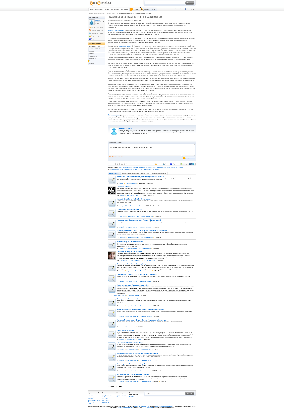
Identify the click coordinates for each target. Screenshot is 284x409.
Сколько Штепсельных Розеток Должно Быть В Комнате (137, 274)
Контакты (90, 395)
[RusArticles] (100, 4)
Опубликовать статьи (94, 400)
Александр (122, 216)
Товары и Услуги (131, 327)
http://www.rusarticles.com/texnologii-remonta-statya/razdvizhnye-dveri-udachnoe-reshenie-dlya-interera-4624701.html (151, 167)
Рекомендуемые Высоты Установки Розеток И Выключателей (139, 220)
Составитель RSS (121, 395)
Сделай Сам (92, 58)
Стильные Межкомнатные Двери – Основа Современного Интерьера (141, 320)
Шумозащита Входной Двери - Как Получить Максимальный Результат (142, 230)
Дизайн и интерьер (145, 349)
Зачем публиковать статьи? (99, 9)
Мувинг (91, 53)
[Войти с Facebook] (185, 9)
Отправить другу (96, 36)
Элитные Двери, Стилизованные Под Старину (133, 364)
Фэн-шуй (91, 63)
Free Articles (149, 407)
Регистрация (191, 9)
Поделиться (94, 39)
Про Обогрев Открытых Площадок (129, 252)
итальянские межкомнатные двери (133, 169)
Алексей (122, 195)
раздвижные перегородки (151, 169)
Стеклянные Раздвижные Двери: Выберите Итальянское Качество (140, 176)
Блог (89, 403)
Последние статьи (107, 395)
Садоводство (93, 56)
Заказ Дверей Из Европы (125, 330)
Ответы (135, 9)
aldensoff (121, 271)
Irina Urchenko (124, 260)
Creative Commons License (125, 407)
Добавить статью (149, 9)
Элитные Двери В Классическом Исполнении (133, 374)
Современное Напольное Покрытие (129, 209)
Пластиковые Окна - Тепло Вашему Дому (131, 264)
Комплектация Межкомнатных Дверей (130, 343)
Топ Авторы (115, 9)
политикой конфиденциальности (164, 406)
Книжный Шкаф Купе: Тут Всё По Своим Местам (134, 199)
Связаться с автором (97, 27)
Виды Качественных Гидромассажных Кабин (133, 285)
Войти (177, 9)
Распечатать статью (97, 33)
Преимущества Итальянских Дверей (129, 299)
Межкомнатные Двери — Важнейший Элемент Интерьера (137, 353)
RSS (117, 396)
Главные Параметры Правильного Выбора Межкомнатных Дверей (140, 309)
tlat (111, 295)
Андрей (121, 227)
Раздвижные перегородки (116, 31)
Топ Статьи (124, 9)
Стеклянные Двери (124, 187)
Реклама (131, 396)
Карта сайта (105, 402)
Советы (140, 339)
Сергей (121, 248)
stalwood (122, 128)
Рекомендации (92, 402)
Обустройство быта (99, 13)
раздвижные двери (125, 46)
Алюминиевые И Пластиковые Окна (130, 241)
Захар (121, 206)
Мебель (141, 206)
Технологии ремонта (112, 13)
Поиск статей (105, 400)
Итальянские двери (114, 115)
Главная (90, 13)
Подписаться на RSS (97, 30)
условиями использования (141, 406)
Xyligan (121, 183)
